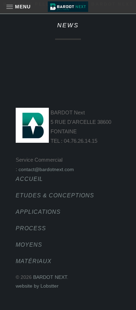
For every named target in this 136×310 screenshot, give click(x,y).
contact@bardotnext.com (46, 169)
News (68, 25)
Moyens (29, 245)
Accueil (29, 179)
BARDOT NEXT (50, 277)
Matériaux (34, 261)
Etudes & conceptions (55, 195)
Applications (38, 212)
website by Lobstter (37, 286)
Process (31, 228)
